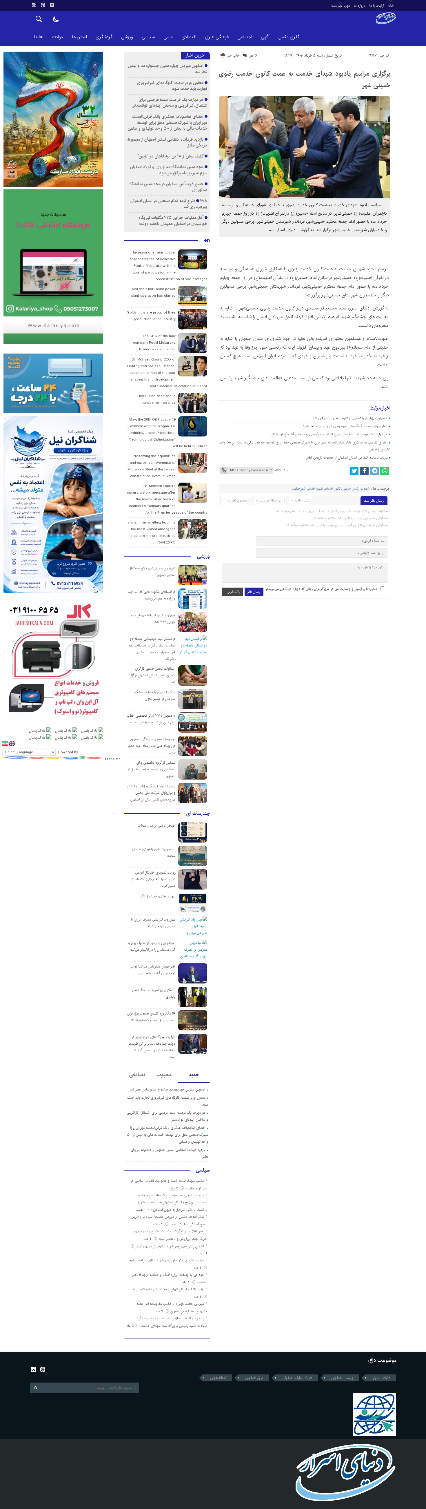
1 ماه (148, 1239)
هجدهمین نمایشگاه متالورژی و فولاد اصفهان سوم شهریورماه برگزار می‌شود (168, 170)
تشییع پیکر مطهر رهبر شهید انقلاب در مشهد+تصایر (169, 1246)
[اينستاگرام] (34, 5)
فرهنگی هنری (217, 37)
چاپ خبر (233, 55)
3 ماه (131, 1326)
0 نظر (253, 55)
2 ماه (160, 1311)
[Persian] (5, 743)
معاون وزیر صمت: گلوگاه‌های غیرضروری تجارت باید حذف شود (345, 426)
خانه (391, 5)
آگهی (265, 37)
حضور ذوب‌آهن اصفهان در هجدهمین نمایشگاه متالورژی (168, 187)
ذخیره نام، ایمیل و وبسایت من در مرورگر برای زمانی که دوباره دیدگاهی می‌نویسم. (321, 589)
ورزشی (127, 37)
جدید (194, 1074)
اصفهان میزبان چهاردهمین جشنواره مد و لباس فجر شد (350, 418)
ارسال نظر (254, 592)
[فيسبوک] (364, 471)
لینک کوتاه (281, 470)
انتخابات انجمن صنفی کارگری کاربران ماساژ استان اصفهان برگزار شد (152, 675)
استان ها (79, 37)
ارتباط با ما (376, 5)
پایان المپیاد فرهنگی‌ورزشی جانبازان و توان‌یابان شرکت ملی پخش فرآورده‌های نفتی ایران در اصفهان (151, 792)
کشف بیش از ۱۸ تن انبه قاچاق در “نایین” (170, 156)
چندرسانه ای (198, 813)
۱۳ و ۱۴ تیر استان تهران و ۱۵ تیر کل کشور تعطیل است (166, 1289)
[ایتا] (43, 5)
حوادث (57, 37)
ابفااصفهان (218, 1377)
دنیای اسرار (381, 1377)
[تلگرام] (374, 471)
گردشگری (104, 37)
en (207, 240)
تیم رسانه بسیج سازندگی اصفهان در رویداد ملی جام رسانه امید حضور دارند (151, 745)
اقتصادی (188, 37)
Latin (38, 37)
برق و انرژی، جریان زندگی (157, 896)
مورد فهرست (340, 5)
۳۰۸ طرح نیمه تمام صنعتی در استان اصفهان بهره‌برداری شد (168, 204)
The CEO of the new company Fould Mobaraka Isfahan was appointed (154, 342)
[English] (12, 743)
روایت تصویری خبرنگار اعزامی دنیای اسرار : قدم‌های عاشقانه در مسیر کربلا (153, 879)
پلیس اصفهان (342, 1377)
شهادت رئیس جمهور (356, 488)
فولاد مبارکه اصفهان (297, 1377)
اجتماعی (244, 37)
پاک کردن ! (232, 592)
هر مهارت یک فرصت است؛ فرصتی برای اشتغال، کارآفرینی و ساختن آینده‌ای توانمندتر (329, 434)
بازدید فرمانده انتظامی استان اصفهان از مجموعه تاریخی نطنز (346, 457)
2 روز (174, 1188)
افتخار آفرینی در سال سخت (156, 825)
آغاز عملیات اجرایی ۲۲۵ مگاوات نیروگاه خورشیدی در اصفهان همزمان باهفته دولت (173, 220)
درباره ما (359, 5)
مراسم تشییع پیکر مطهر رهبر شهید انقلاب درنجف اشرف (166, 1260)
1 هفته (141, 1210)
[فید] (52, 5)
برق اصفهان (254, 1377)
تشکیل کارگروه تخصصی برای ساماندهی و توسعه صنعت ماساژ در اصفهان (151, 769)
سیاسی (148, 37)
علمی (168, 37)
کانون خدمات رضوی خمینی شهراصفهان (316, 488)
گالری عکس (288, 37)
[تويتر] (354, 471)
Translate (113, 759)
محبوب (164, 1074)
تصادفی (137, 1074)
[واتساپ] (384, 471)
